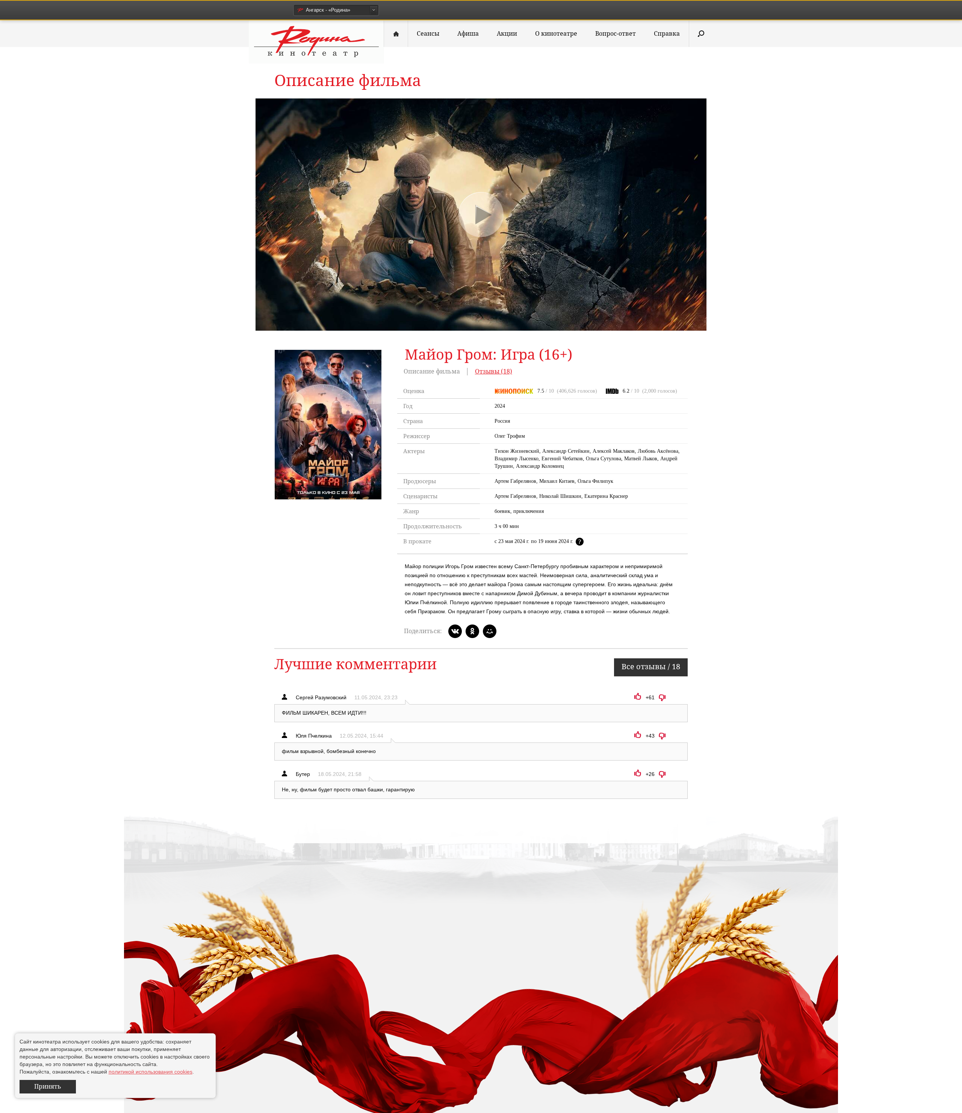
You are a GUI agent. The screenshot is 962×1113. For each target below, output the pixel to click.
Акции (507, 33)
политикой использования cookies (150, 1072)
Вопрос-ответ (615, 33)
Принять (47, 1086)
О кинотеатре (556, 33)
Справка (667, 33)
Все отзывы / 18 (651, 666)
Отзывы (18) (493, 371)
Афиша (468, 33)
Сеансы (428, 33)
